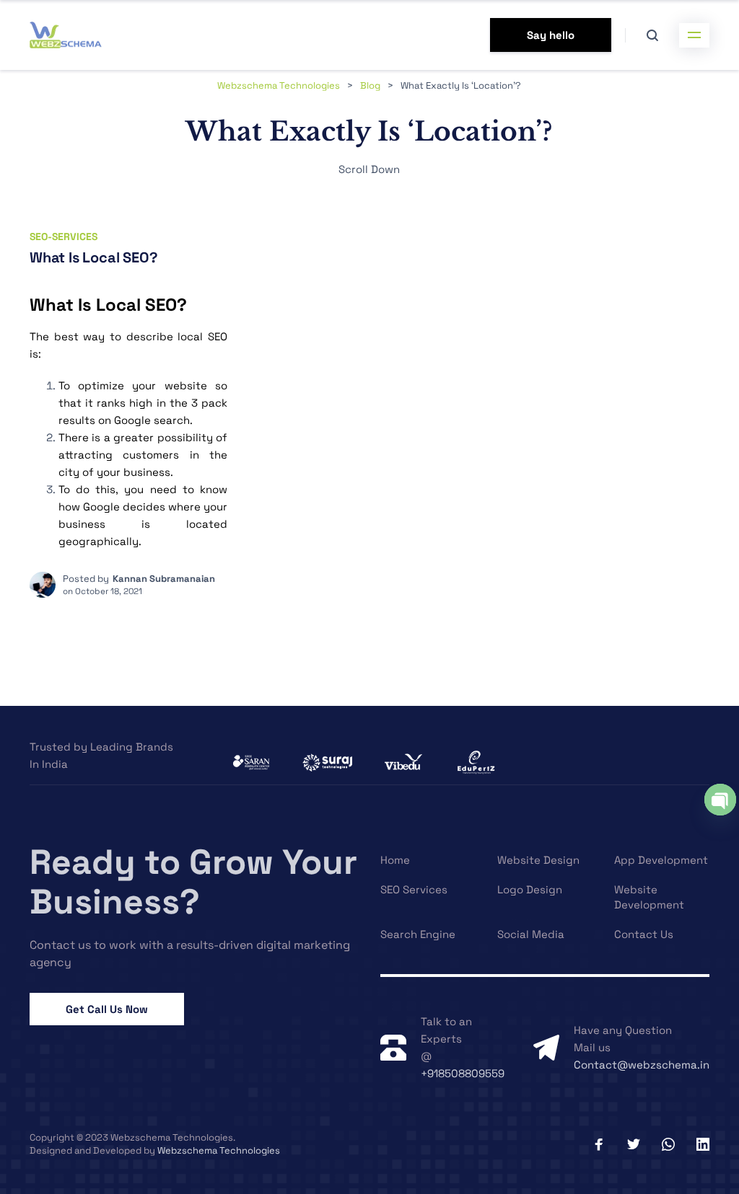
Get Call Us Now (107, 1009)
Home (395, 860)
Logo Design (529, 889)
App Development (661, 860)
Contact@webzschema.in (641, 1064)
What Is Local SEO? (93, 257)
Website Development (649, 897)
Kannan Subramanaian (164, 578)
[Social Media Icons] (598, 1144)
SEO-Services (63, 236)
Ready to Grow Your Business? (193, 882)
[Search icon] (652, 35)
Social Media (530, 934)
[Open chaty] (720, 799)
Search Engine (417, 934)
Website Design (538, 860)
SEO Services (413, 889)
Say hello (550, 35)
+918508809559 (462, 1073)
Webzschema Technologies (218, 1150)
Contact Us (643, 934)
